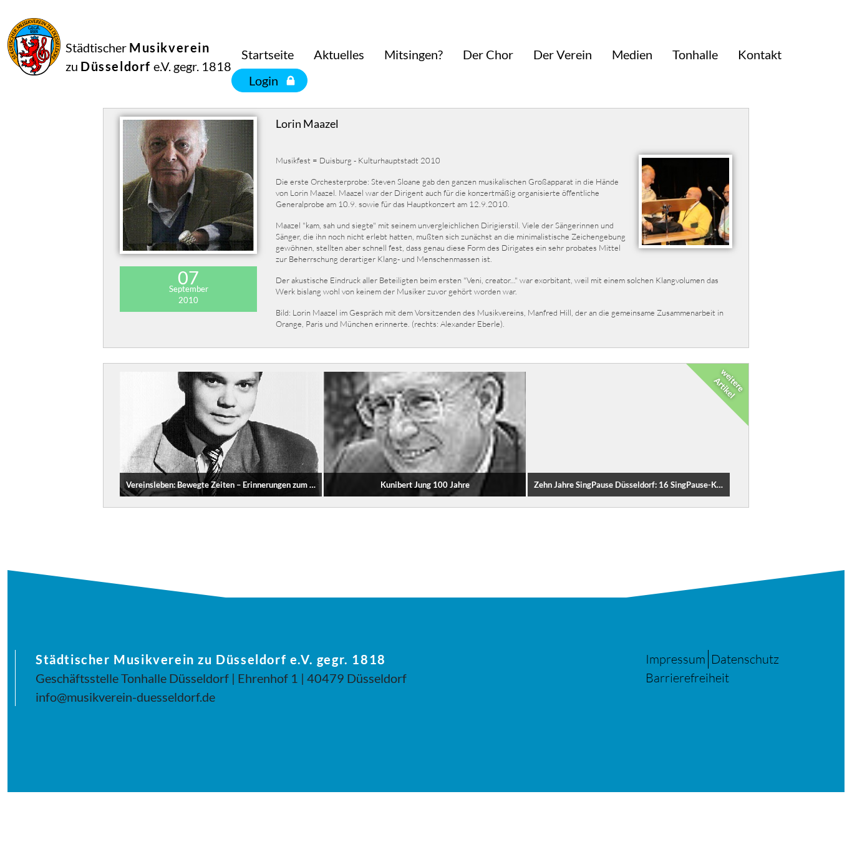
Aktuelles (339, 54)
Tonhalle (695, 54)
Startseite (267, 54)
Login (263, 80)
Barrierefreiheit (687, 677)
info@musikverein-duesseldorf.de (125, 696)
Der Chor (488, 54)
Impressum (675, 659)
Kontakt (760, 54)
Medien (632, 54)
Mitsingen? (413, 54)
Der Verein (562, 54)
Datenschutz (745, 659)
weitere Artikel (729, 383)
